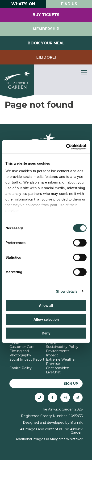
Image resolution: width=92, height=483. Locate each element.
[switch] (80, 243)
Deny (46, 333)
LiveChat (53, 372)
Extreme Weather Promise (61, 361)
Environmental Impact (58, 353)
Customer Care (21, 347)
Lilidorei (46, 57)
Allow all (46, 305)
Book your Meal (46, 43)
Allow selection (46, 319)
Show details (66, 291)
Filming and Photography (20, 353)
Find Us (69, 4)
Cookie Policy (20, 368)
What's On (23, 4)
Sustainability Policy (62, 347)
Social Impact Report (26, 359)
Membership (46, 29)
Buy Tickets (46, 15)
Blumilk (76, 422)
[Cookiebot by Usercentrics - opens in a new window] (66, 147)
